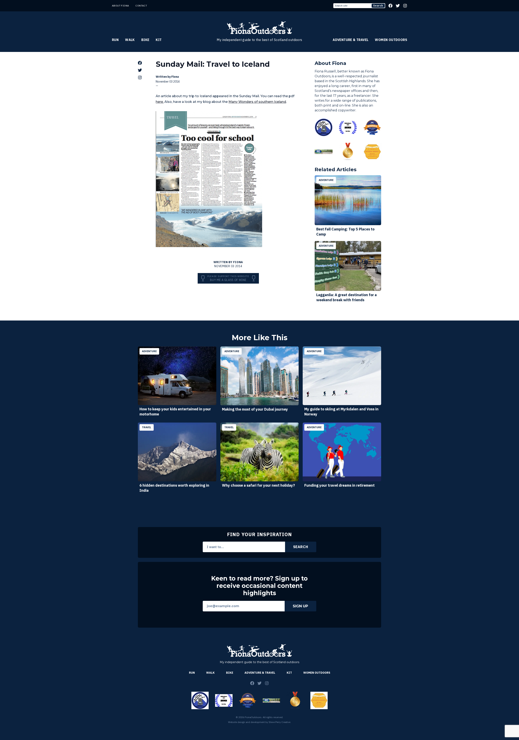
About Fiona (120, 5)
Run (115, 40)
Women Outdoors (391, 40)
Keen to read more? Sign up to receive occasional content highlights (259, 586)
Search (378, 5)
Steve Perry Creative (279, 722)
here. (160, 102)
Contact (141, 5)
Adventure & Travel (350, 40)
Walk (130, 40)
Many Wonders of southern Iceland (257, 102)
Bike (145, 40)
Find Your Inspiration (259, 534)
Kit (159, 40)
